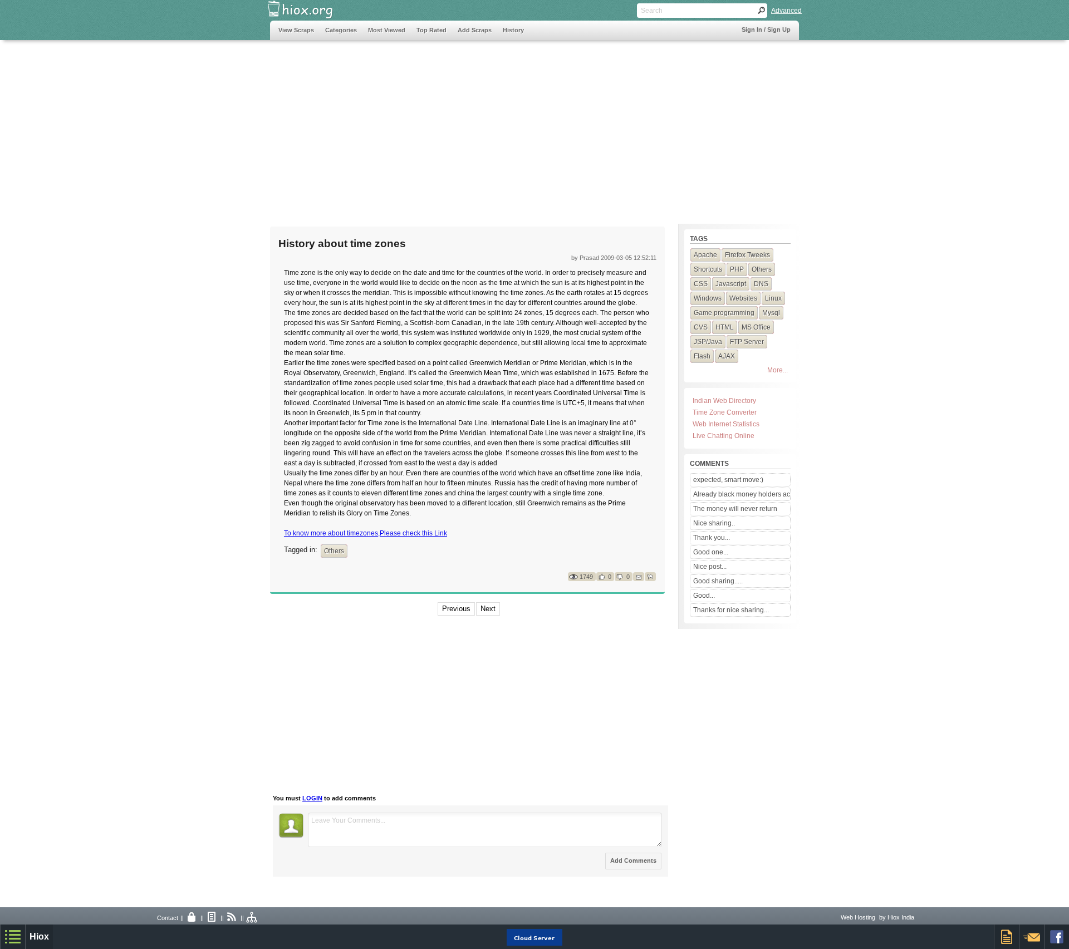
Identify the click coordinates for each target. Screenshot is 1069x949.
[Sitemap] (252, 917)
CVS (701, 327)
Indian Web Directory (724, 401)
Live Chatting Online (723, 436)
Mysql (771, 313)
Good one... (710, 552)
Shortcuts (708, 269)
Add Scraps (475, 30)
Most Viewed (386, 30)
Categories (341, 30)
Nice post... (710, 567)
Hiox (39, 936)
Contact (167, 917)
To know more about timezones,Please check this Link (365, 533)
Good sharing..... (718, 581)
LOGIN (312, 798)
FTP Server (747, 342)
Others (334, 551)
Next (488, 608)
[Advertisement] (472, 126)
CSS (701, 284)
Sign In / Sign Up (766, 29)
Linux (773, 298)
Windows (708, 298)
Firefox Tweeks (747, 255)
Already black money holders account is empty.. (741, 494)
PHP (737, 269)
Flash (702, 356)
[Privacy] (192, 917)
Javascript (730, 284)
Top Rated (431, 30)
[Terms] (212, 917)
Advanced (786, 10)
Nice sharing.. (714, 523)
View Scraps (296, 30)
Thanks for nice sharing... (731, 610)
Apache (705, 255)
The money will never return (735, 509)
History (513, 30)
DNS (761, 284)
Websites (743, 298)
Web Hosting (858, 917)
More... (777, 370)
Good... (704, 595)
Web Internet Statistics (726, 424)
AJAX (726, 356)
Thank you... (711, 538)
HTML (724, 327)
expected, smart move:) (728, 480)
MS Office (756, 327)
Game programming (724, 313)
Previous (456, 608)
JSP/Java (708, 342)
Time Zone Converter (725, 412)
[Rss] (232, 917)
